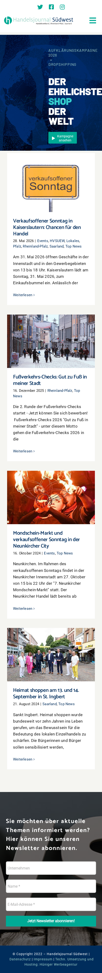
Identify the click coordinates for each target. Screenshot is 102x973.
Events (42, 241)
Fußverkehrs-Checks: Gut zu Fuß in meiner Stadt (51, 334)
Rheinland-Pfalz (35, 246)
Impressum (43, 959)
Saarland (57, 246)
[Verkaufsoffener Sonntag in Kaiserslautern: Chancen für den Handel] (51, 182)
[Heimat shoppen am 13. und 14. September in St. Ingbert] (51, 654)
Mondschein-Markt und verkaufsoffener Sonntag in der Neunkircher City (51, 491)
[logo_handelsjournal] (39, 17)
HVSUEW (57, 241)
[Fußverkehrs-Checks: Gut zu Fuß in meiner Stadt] (51, 341)
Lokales (72, 241)
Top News (73, 246)
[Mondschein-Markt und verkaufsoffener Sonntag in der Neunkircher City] (51, 497)
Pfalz (17, 246)
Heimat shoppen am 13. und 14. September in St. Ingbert (51, 648)
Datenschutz (20, 959)
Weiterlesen (22, 295)
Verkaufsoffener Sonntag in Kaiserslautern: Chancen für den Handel (51, 176)
